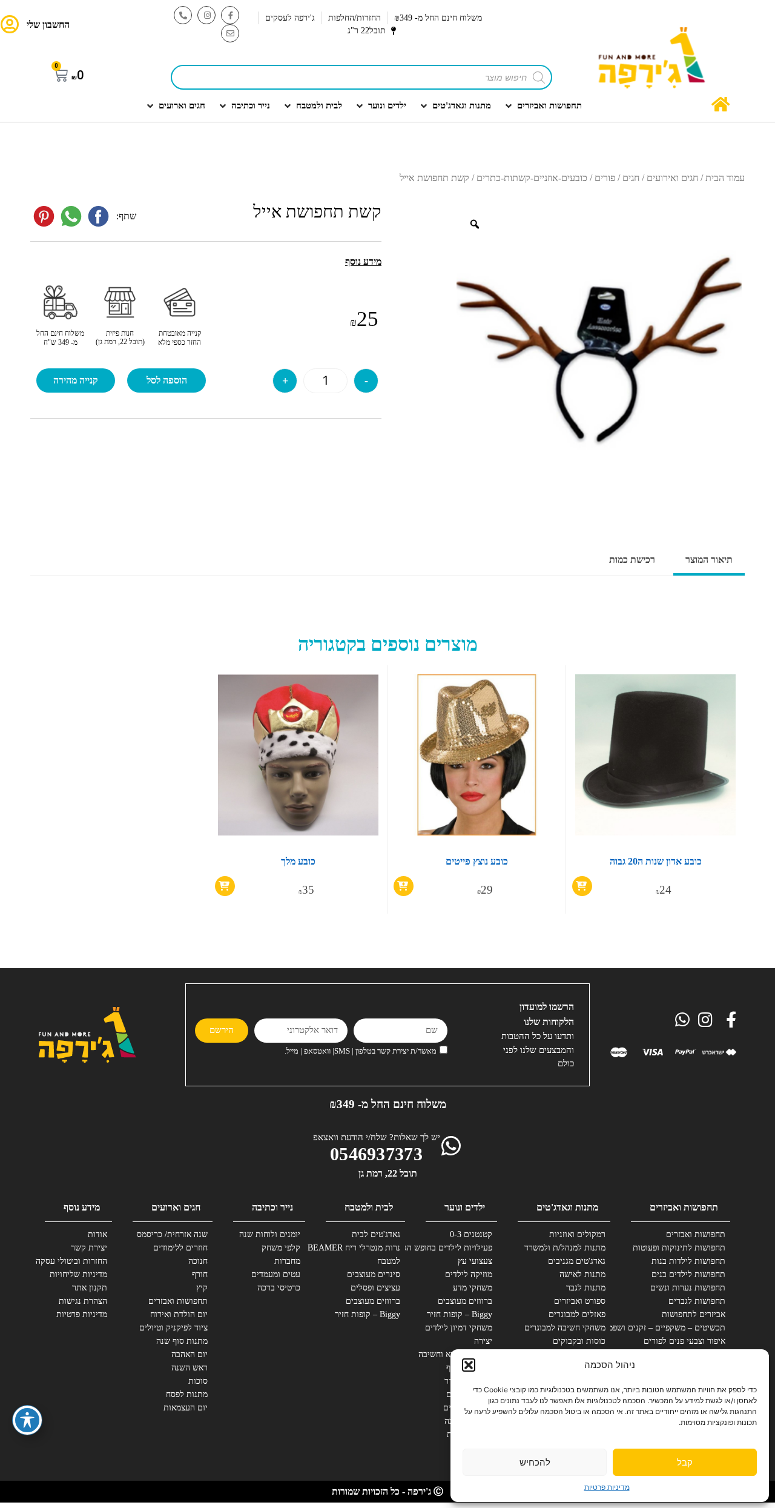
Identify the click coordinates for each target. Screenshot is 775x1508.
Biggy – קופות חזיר (459, 1314)
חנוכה (198, 1261)
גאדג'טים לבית (376, 1234)
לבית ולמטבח (369, 1207)
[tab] (709, 561)
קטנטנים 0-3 (471, 1234)
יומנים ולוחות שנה (269, 1234)
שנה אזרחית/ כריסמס (172, 1234)
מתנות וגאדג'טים (567, 1207)
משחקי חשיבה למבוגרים (564, 1327)
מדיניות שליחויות (78, 1274)
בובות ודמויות (469, 1434)
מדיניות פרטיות (607, 1487)
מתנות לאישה (582, 1274)
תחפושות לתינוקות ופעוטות (680, 1247)
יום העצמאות (185, 1407)
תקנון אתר (89, 1287)
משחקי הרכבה (468, 1421)
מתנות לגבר (585, 1287)
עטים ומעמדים (275, 1274)
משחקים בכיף (469, 1367)
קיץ (202, 1287)
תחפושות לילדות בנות (688, 1261)
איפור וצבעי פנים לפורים (684, 1341)
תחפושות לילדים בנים (688, 1274)
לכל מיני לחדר (468, 1381)
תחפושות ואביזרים (684, 1207)
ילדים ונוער (464, 1207)
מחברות (287, 1261)
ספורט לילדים (469, 1394)
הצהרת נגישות (83, 1301)
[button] (469, 1365)
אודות (97, 1234)
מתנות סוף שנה (182, 1341)
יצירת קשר (89, 1247)
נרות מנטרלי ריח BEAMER (355, 1247)
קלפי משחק (281, 1247)
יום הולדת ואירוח (179, 1314)
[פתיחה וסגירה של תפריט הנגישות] (27, 1420)
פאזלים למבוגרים (577, 1314)
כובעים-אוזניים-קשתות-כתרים (532, 178)
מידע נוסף (82, 1207)
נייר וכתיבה (272, 1207)
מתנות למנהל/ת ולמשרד (564, 1247)
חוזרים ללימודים (180, 1247)
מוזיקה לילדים (468, 1274)
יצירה (483, 1341)
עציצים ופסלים (375, 1287)
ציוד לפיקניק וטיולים (173, 1327)
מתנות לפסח (187, 1394)
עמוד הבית (725, 178)
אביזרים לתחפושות (693, 1314)
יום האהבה (189, 1354)
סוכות (198, 1381)
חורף (200, 1274)
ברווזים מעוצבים (465, 1301)
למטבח (388, 1261)
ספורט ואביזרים (579, 1301)
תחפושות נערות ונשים (687, 1287)
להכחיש (534, 1462)
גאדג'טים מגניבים (576, 1261)
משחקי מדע (472, 1287)
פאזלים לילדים (467, 1407)
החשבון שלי (48, 24)
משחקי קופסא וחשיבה (455, 1354)
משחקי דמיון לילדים (458, 1327)
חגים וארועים (175, 1207)
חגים (630, 178)
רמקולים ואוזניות (577, 1234)
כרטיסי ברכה (278, 1287)
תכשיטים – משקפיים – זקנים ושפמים (680, 1327)
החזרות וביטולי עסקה (71, 1261)
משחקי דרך (473, 1447)
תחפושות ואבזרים (695, 1234)
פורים (605, 178)
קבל (685, 1462)
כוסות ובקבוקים (579, 1341)
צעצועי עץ (475, 1261)
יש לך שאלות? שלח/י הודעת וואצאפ (376, 1137)
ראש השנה (189, 1367)
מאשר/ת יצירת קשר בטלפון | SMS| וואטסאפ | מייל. (361, 1050)
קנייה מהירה (75, 380)
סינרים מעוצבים (373, 1274)
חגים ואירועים (672, 178)
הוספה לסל (167, 380)
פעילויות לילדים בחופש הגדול (447, 1247)
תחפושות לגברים (696, 1301)
